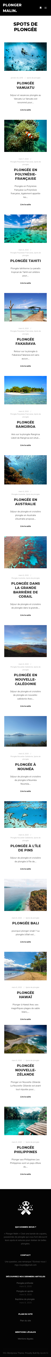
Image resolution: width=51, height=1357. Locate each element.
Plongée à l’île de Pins (25, 848)
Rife (5, 1353)
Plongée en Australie (25, 502)
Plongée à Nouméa (25, 766)
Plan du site (25, 1320)
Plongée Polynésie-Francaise (21, 162)
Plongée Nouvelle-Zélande (25, 1070)
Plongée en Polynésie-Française (25, 174)
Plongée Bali (25, 923)
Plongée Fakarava (25, 341)
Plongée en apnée (24, 1291)
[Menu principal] (45, 8)
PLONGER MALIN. (12, 8)
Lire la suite (25, 110)
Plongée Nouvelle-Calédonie (21, 667)
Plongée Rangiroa (25, 424)
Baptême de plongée (25, 1299)
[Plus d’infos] (40, 8)
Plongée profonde (25, 1283)
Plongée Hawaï (25, 995)
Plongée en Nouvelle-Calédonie (25, 679)
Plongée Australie (18, 494)
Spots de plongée (33, 78)
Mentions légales (25, 1338)
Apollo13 (44, 1353)
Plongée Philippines (25, 1149)
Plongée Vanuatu (25, 85)
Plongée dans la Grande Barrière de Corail (25, 590)
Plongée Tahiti (25, 261)
